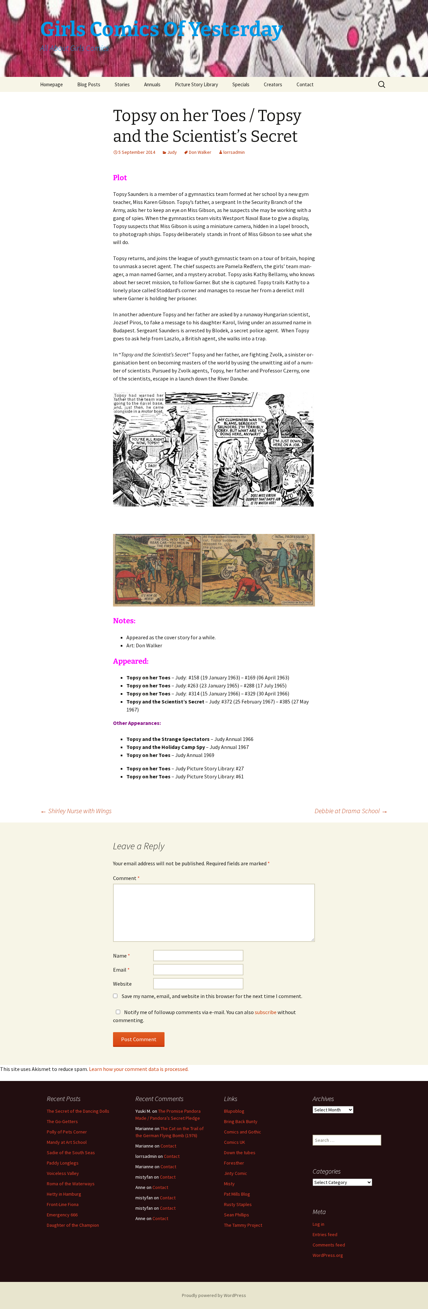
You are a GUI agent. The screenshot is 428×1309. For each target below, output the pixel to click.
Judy (172, 152)
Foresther (234, 1163)
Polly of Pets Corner (67, 1132)
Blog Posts (88, 84)
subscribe (266, 1012)
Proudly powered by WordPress (214, 1295)
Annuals (152, 84)
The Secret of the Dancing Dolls (78, 1111)
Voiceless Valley (63, 1173)
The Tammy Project (243, 1225)
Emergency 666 (62, 1215)
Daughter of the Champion (73, 1225)
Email (121, 969)
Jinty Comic (235, 1173)
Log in (318, 1224)
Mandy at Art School (67, 1142)
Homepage (51, 84)
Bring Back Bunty (240, 1121)
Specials (240, 84)
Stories (122, 84)
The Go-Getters (62, 1121)
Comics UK (234, 1142)
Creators (273, 84)
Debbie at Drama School (351, 810)
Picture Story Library (196, 84)
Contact (305, 84)
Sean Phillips (236, 1215)
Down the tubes (239, 1153)
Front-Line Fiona (63, 1204)
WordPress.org (328, 1255)
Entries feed (325, 1234)
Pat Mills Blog (237, 1194)
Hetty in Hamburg (64, 1194)
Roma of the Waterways (71, 1184)
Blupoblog (234, 1111)
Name (121, 955)
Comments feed (329, 1245)
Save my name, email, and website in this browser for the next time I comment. (212, 996)
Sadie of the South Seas (71, 1153)
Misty (229, 1184)
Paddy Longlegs (63, 1163)
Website (122, 983)
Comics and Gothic (242, 1132)
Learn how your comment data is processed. (139, 1069)
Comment (126, 878)
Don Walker (200, 152)
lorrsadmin (234, 152)
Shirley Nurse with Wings (76, 810)
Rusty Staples (238, 1204)
